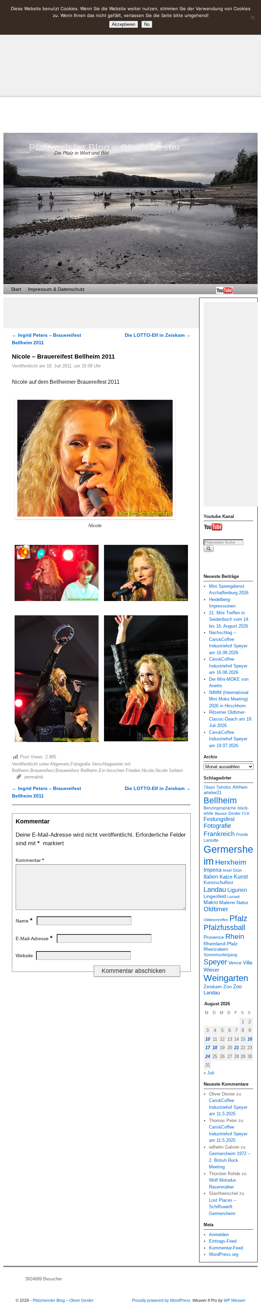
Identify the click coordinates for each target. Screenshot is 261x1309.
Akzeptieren (123, 24)
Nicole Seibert (169, 770)
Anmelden (219, 1234)
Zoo (227, 986)
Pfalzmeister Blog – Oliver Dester (104, 147)
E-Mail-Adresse (34, 938)
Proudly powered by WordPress (161, 1300)
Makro (211, 902)
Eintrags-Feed (223, 1241)
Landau (215, 889)
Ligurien (237, 890)
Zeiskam (213, 986)
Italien (211, 876)
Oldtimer (216, 909)
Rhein (234, 936)
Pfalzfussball (224, 927)
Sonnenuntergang (220, 954)
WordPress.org (223, 1254)
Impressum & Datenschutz (56, 289)
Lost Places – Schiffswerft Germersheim (222, 1207)
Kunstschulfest (218, 882)
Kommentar (30, 860)
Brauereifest (42, 770)
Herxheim (230, 862)
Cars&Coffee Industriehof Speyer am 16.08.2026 (228, 666)
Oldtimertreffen (216, 920)
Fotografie (80, 764)
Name (24, 921)
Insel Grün (232, 870)
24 (207, 1056)
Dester (234, 813)
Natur (242, 902)
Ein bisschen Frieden (119, 770)
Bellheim (20, 770)
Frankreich (219, 833)
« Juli (209, 1072)
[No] (252, 17)
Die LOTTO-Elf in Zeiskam (158, 335)
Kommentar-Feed (226, 1247)
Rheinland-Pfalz (221, 943)
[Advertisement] (130, 47)
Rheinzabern (216, 949)
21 (236, 1047)
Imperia (213, 870)
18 (214, 1047)
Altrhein (239, 787)
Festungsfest (219, 819)
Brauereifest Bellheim (76, 770)
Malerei (227, 902)
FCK (245, 813)
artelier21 (213, 792)
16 (249, 1039)
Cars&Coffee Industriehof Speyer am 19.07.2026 (228, 739)
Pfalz (238, 918)
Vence (235, 962)
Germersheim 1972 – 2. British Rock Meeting (229, 1160)
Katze (226, 877)
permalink (34, 776)
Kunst (241, 876)
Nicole (148, 770)
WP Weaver (234, 1300)
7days (209, 787)
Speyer (215, 962)
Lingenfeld (215, 896)
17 (207, 1047)
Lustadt (233, 897)
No (147, 24)
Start (16, 289)
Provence (214, 937)
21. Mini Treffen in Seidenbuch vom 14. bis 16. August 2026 (229, 619)
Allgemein (59, 764)
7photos (223, 787)
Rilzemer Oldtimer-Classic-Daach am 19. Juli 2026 (231, 719)
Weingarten (226, 978)
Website (24, 955)
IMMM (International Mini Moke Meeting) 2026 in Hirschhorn (228, 699)
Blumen (221, 813)
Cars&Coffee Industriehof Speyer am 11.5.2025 (228, 1107)
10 (207, 1039)
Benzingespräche (220, 808)
